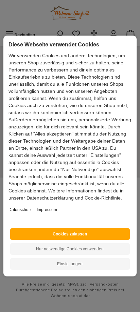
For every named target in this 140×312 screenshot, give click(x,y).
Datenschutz (20, 209)
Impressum (47, 209)
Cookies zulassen (70, 234)
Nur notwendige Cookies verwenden (70, 249)
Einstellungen (70, 264)
